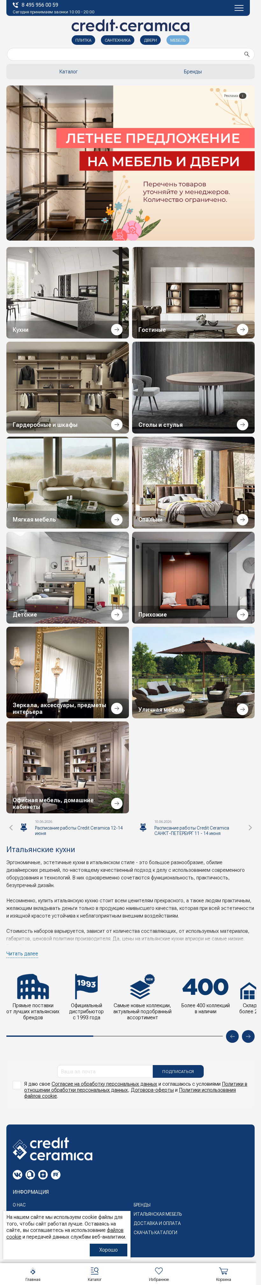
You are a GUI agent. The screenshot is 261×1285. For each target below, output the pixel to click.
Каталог (68, 72)
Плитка (83, 40)
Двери (150, 40)
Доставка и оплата (157, 1223)
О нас (19, 1204)
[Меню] (239, 7)
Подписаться (178, 1071)
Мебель (178, 40)
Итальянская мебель (158, 1214)
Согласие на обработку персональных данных (104, 1084)
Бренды (193, 72)
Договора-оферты (152, 1090)
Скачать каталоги (155, 1232)
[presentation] (11, 828)
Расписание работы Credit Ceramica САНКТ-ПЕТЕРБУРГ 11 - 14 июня (191, 830)
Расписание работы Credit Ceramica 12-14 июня (79, 830)
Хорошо (108, 1250)
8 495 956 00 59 (40, 5)
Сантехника (117, 40)
